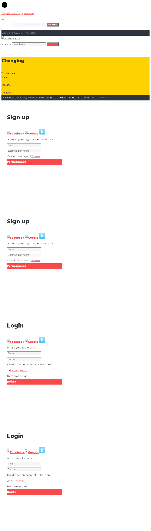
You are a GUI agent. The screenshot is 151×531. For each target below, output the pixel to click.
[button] (16, 133)
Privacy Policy (99, 97)
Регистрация (18, 370)
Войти (35, 156)
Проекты (5, 85)
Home (4, 77)
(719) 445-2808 (27, 32)
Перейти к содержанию (17, 13)
